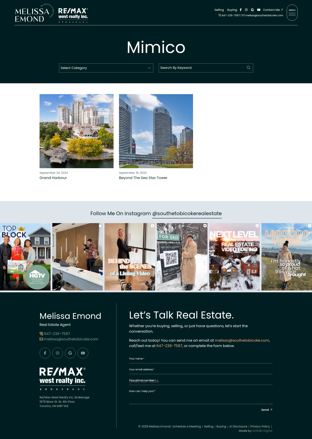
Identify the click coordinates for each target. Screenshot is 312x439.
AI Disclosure (238, 426)
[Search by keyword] (248, 67)
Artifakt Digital (262, 431)
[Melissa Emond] (34, 13)
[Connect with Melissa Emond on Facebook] (241, 10)
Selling (219, 10)
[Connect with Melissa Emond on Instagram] (246, 10)
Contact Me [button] (272, 10)
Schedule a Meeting (186, 426)
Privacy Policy (260, 426)
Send (265, 410)
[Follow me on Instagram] (25, 257)
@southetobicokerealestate (187, 214)
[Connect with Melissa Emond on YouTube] (258, 10)
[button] (292, 13)
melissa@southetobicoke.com (264, 16)
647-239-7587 (231, 16)
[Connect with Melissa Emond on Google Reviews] (252, 10)
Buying (232, 10)
